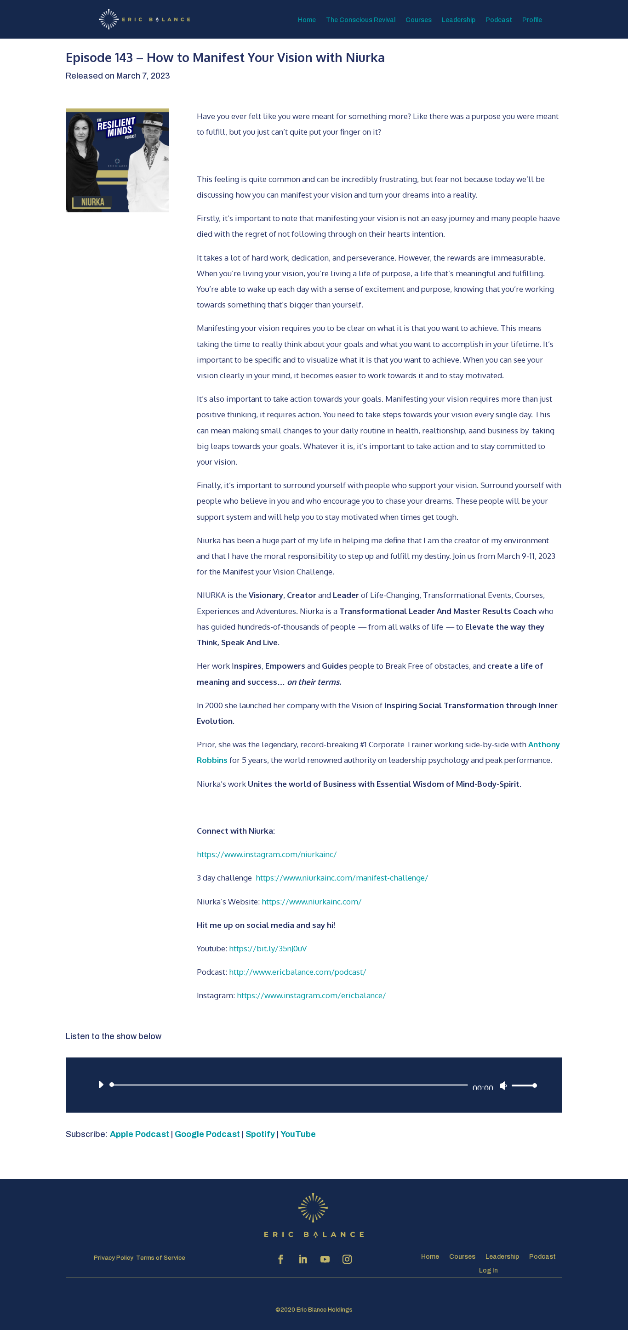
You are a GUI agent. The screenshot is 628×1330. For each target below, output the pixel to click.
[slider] (522, 1085)
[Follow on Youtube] (325, 1259)
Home (307, 20)
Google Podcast (207, 1134)
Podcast (498, 20)
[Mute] (503, 1085)
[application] (314, 1085)
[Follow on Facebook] (281, 1259)
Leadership (458, 20)
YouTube (298, 1134)
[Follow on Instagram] (347, 1259)
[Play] (100, 1084)
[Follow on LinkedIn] (303, 1259)
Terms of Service (160, 1257)
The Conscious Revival (360, 20)
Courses (418, 20)
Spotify (260, 1134)
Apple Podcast (139, 1134)
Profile (532, 20)
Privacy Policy (113, 1257)
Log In (488, 1270)
